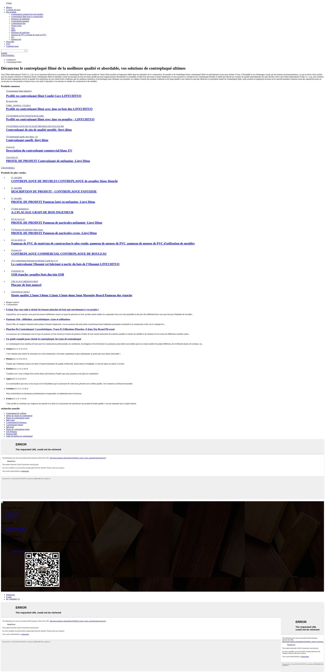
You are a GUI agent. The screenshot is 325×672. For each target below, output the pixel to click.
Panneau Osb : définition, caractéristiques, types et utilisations (38, 319)
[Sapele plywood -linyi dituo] (22, 137)
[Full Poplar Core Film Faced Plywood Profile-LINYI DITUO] (25, 116)
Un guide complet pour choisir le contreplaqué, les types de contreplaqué (43, 339)
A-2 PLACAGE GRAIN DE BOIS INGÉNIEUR (42, 212)
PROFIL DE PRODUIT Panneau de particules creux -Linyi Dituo (54, 233)
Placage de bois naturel (26, 284)
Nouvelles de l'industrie (15, 531)
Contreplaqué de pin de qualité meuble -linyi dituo (39, 129)
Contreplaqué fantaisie (20, 21)
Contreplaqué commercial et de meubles (27, 14)
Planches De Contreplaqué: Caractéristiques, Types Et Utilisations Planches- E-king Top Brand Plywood (60, 329)
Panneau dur (16, 39)
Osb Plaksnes (11, 432)
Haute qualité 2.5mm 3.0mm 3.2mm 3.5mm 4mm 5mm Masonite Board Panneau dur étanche (71, 295)
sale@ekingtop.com (20, 551)
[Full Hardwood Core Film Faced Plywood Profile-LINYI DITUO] (18, 105)
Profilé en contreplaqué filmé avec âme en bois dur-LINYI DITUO (49, 109)
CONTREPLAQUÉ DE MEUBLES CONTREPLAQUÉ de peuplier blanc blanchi (64, 181)
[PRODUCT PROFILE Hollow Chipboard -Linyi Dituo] (27, 230)
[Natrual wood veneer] (24, 281)
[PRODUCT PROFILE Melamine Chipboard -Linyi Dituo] (18, 219)
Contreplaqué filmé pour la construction (27, 16)
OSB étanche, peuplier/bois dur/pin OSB (37, 274)
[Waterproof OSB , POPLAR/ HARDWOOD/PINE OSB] (17, 271)
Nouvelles (10, 42)
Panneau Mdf (11, 434)
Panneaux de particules (20, 32)
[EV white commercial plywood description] (10, 147)
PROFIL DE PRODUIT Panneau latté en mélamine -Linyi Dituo (53, 201)
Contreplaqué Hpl (18, 23)
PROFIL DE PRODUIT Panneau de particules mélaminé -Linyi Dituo (56, 222)
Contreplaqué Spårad (14, 425)
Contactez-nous (12, 46)
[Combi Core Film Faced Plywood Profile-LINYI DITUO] (19, 91)
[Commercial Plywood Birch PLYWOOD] (16, 250)
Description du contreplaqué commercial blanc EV (39, 150)
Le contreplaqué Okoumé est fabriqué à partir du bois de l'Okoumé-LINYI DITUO (65, 264)
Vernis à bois (16, 26)
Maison (9, 7)
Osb (12, 28)
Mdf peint (10, 427)
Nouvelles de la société (15, 528)
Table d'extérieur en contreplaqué (19, 436)
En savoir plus (12, 101)
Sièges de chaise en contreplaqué (19, 416)
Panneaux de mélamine (20, 19)
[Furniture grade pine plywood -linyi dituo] (35, 126)
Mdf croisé (10, 420)
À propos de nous (13, 10)
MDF (13, 30)
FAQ (8, 44)
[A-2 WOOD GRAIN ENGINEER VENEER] (20, 209)
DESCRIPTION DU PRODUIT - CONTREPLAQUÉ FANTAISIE (54, 191)
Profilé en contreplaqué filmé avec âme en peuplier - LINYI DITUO (50, 119)
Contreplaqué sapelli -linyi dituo (27, 140)
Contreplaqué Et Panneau (16, 422)
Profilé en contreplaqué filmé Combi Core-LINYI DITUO (43, 95)
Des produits (11, 12)
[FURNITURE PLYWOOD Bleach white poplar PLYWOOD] (16, 178)
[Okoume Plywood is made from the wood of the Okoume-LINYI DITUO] (34, 261)
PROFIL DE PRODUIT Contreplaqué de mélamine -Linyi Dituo (48, 161)
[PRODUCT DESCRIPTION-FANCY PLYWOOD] (16, 188)
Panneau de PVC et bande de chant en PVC (28, 35)
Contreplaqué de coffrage (16, 413)
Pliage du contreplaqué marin (17, 418)
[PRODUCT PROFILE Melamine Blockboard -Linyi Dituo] (16, 198)
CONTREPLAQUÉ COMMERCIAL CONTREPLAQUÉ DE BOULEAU (59, 253)
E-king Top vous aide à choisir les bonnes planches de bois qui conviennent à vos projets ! (52, 309)
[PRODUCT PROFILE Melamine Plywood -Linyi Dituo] (12, 157)
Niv (12, 37)
